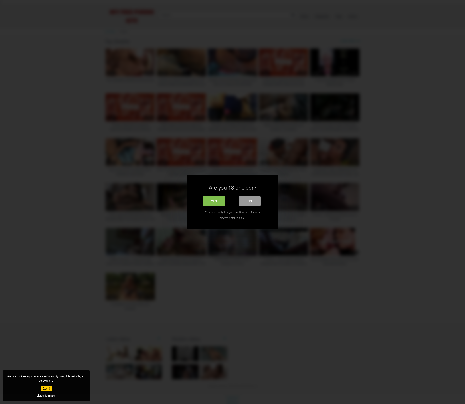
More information (46, 395)
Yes (214, 201)
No (250, 201)
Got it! (46, 388)
